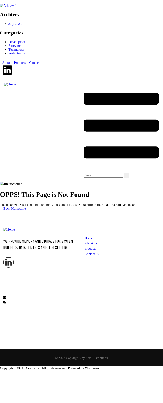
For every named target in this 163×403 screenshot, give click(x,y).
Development (17, 42)
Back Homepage (14, 208)
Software (14, 45)
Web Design (16, 53)
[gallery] (86, 295)
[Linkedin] (7, 70)
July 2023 (15, 24)
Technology (16, 49)
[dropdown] (121, 167)
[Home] (10, 84)
